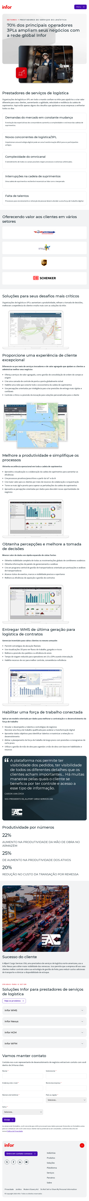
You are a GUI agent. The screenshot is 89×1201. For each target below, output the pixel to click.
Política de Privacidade (15, 1131)
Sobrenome (50, 1071)
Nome (4, 1071)
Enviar (7, 1120)
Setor (4, 1107)
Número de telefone (10, 1095)
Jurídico (19, 1189)
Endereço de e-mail (10, 1083)
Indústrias (51, 1153)
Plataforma (52, 1167)
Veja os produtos (12, 1001)
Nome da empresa (53, 1083)
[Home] (7, 7)
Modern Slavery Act (31, 1189)
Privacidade (9, 1189)
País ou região (51, 1095)
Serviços (50, 1172)
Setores (12, 20)
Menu (78, 7)
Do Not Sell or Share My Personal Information (58, 1189)
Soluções (51, 1162)
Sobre (49, 1182)
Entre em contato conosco (19, 1154)
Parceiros (51, 1177)
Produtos (51, 1158)
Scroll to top (82, 1145)
